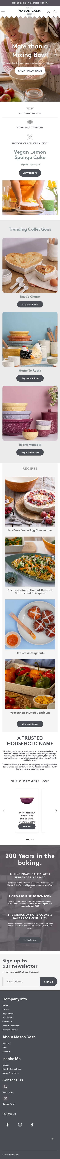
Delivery (6, 1005)
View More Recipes (30, 724)
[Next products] (56, 810)
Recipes (5, 1065)
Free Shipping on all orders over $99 (30, 3)
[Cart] (54, 11)
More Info (27, 826)
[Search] (41, 11)
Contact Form (8, 1104)
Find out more (30, 940)
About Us (6, 1043)
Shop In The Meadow (30, 452)
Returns (5, 1010)
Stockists (6, 1052)
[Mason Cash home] (29, 11)
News (4, 1048)
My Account (7, 1018)
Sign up (48, 981)
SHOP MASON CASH (30, 70)
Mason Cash (14, 1155)
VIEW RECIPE (30, 172)
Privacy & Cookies (10, 1030)
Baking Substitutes (10, 1073)
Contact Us (7, 1022)
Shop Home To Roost (30, 378)
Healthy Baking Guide (11, 1069)
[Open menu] (3, 11)
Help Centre (7, 1014)
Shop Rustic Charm (30, 304)
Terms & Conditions (10, 1026)
